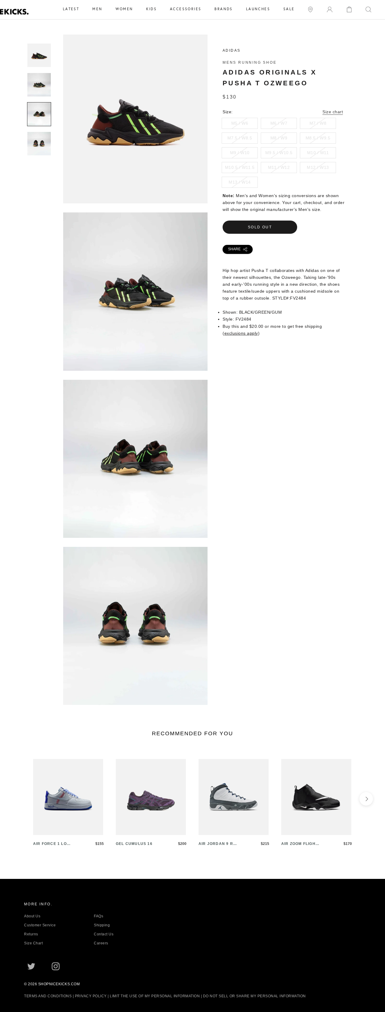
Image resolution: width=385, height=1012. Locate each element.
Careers (101, 943)
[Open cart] (349, 8)
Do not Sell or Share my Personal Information (254, 996)
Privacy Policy (91, 996)
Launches (258, 9)
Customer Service (40, 925)
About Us (32, 916)
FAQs (98, 916)
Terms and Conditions (48, 996)
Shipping (102, 925)
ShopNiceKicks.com (59, 984)
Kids (151, 9)
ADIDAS (231, 50)
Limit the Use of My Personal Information (155, 996)
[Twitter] (31, 966)
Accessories (185, 9)
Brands (223, 9)
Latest (71, 9)
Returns (31, 934)
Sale (289, 9)
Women (124, 9)
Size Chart (33, 943)
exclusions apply (241, 333)
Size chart (332, 111)
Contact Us (103, 934)
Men (97, 9)
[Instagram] (56, 966)
